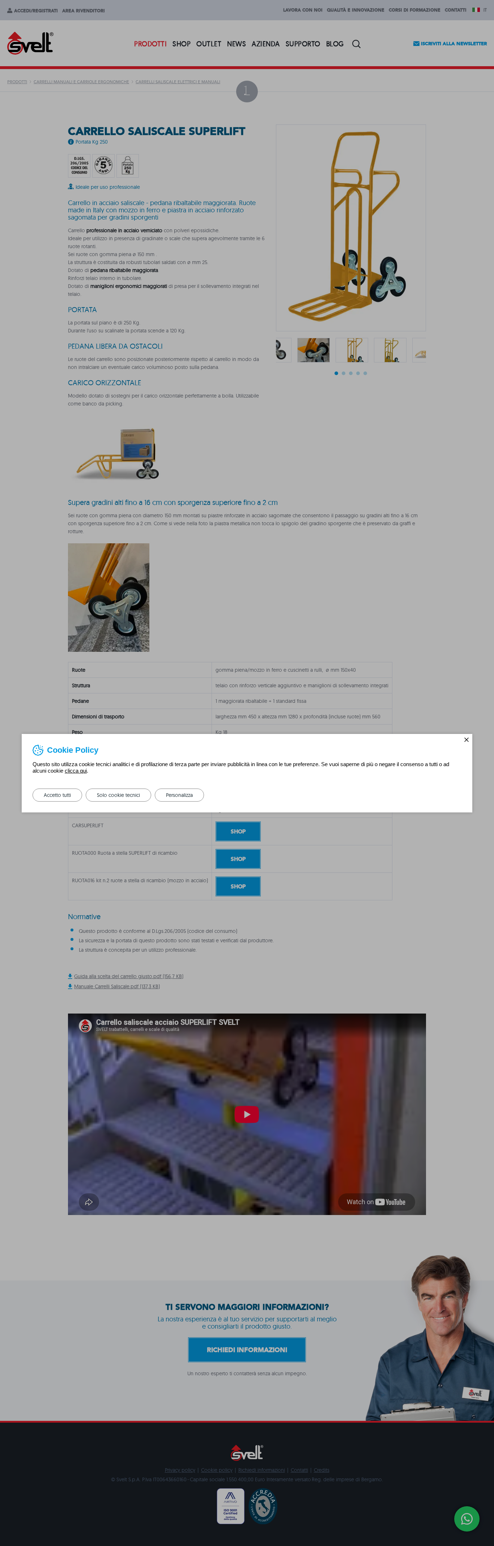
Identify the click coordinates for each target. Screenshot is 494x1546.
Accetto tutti (57, 795)
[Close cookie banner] (466, 740)
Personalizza (179, 795)
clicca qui (76, 771)
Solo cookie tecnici (118, 795)
